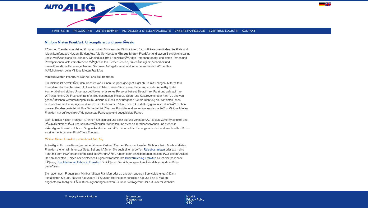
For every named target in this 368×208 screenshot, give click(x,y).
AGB (129, 202)
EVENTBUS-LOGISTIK (223, 30)
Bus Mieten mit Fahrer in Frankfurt (79, 162)
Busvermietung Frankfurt (140, 158)
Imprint (190, 196)
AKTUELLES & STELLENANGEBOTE (146, 30)
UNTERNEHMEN (107, 30)
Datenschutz (134, 199)
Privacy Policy (195, 199)
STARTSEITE (60, 30)
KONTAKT (248, 30)
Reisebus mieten (154, 149)
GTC (189, 202)
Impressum (133, 196)
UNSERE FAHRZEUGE (189, 30)
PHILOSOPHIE (82, 30)
